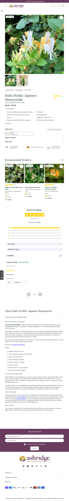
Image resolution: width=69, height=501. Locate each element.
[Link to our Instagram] (28, 466)
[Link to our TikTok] (37, 466)
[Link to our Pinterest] (32, 466)
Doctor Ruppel (20, 399)
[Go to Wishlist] (56, 6)
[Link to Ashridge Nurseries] (16, 6)
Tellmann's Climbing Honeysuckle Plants (51, 188)
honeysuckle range (19, 345)
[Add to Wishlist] (61, 17)
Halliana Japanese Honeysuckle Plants (14, 188)
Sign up (34, 448)
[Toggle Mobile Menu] (6, 6)
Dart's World (22, 397)
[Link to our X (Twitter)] (41, 466)
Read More (8, 123)
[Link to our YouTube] (46, 466)
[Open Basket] (63, 6)
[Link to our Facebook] (23, 466)
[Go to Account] (59, 6)
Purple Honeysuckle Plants (32, 187)
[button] (1, 1)
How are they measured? (54, 129)
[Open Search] (52, 6)
